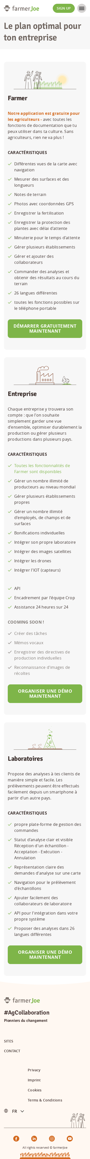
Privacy (34, 1070)
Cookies (35, 1090)
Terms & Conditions (45, 1100)
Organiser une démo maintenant (45, 693)
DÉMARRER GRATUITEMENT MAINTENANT (45, 328)
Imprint (34, 1080)
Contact (12, 1050)
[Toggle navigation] (81, 8)
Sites (8, 1041)
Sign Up (64, 8)
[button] (20, 1110)
